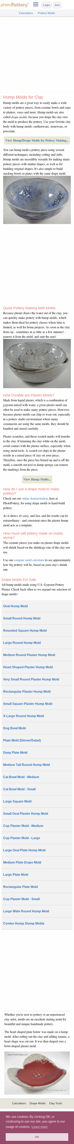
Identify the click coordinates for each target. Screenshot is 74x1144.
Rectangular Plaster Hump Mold (27, 691)
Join (57, 5)
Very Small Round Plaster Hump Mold (31, 679)
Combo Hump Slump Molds (23, 923)
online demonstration (35, 498)
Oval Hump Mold (15, 606)
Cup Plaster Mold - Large (21, 838)
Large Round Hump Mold (22, 642)
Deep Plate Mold (15, 752)
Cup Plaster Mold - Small (21, 899)
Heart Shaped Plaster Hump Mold (28, 667)
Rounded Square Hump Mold (25, 630)
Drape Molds (38, 1103)
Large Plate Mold (15, 874)
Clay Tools (55, 1103)
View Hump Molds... (37, 479)
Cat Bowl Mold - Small (19, 789)
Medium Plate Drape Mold (22, 862)
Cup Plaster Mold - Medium (23, 825)
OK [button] (37, 1136)
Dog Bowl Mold (14, 728)
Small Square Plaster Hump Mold (27, 703)
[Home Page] (15, 6)
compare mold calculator (29, 560)
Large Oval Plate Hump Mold (24, 850)
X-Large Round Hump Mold (23, 716)
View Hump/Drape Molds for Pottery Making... (37, 140)
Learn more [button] (40, 1126)
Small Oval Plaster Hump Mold (25, 813)
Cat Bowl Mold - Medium (21, 777)
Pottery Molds (46, 13)
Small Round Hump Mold (21, 618)
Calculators (26, 13)
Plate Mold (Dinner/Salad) (22, 740)
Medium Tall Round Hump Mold (26, 764)
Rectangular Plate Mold (20, 887)
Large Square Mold (17, 801)
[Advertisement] (37, 54)
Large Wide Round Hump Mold (26, 911)
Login (46, 5)
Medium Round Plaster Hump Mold (29, 655)
